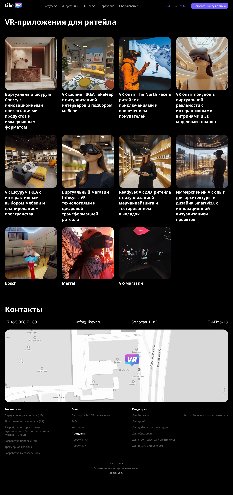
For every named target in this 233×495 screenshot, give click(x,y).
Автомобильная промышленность (205, 415)
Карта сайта (116, 463)
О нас (87, 6)
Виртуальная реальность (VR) (24, 415)
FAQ (74, 421)
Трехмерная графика (18, 447)
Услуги (49, 6)
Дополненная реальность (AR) (24, 421)
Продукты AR (80, 439)
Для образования (143, 433)
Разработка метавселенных (22, 453)
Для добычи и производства (150, 427)
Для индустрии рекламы (148, 445)
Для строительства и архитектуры (154, 439)
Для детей (139, 421)
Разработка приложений (21, 441)
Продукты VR (80, 445)
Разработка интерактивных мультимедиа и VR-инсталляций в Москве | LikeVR (27, 431)
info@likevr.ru (89, 322)
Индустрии (69, 6)
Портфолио (107, 6)
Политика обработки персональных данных (116, 468)
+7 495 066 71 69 (175, 6)
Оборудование (128, 6)
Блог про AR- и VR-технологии (91, 415)
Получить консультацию (210, 6)
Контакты (78, 427)
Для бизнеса (140, 415)
